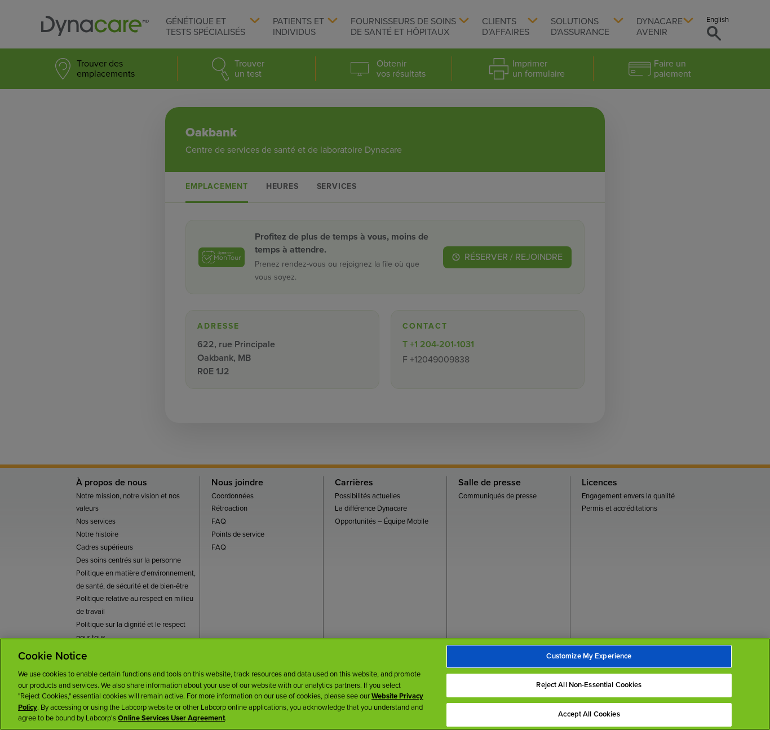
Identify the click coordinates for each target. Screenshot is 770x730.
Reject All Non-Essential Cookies (588, 684)
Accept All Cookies (588, 714)
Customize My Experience (588, 656)
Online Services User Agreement (171, 718)
